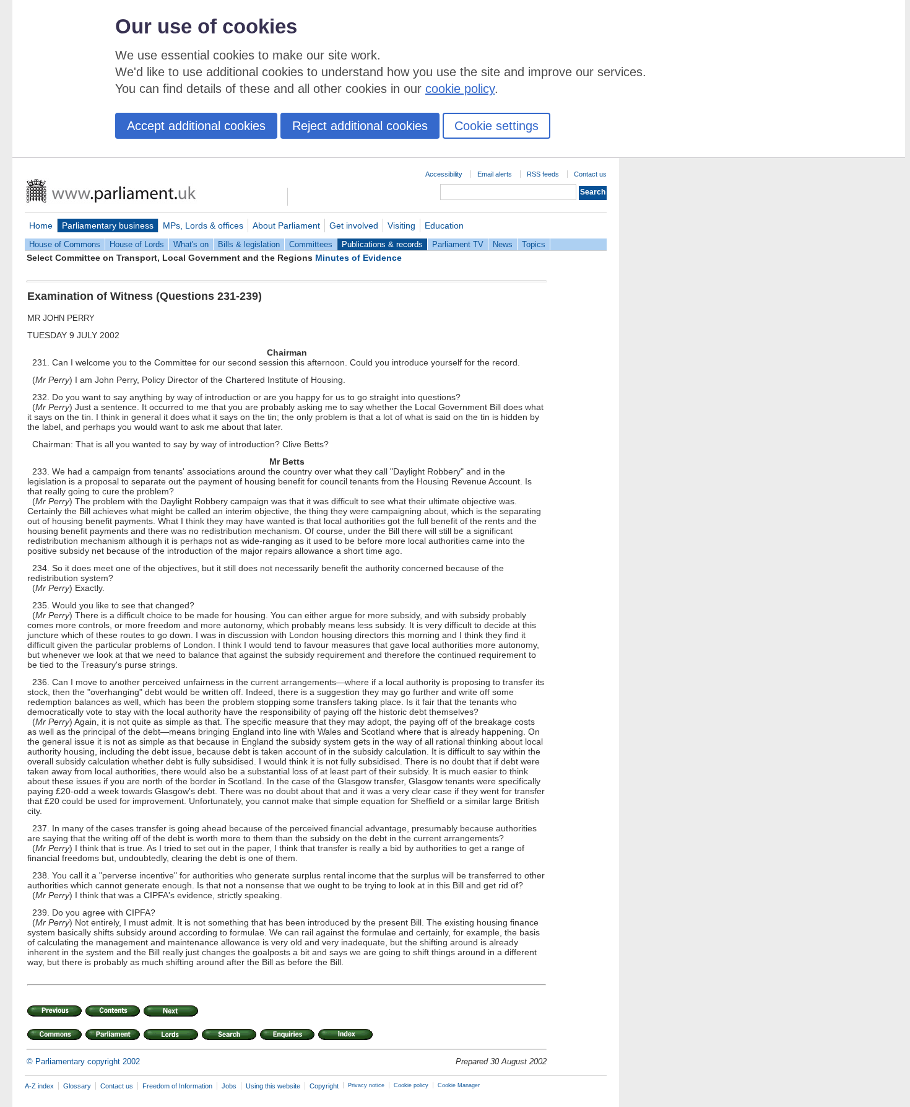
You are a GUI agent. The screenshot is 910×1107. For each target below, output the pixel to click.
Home (41, 225)
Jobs (229, 1086)
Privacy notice (366, 1085)
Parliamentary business (108, 225)
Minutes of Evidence (358, 258)
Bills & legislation (249, 244)
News (503, 244)
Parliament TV (457, 244)
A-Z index (39, 1086)
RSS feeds (543, 174)
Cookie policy (411, 1085)
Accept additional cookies (196, 126)
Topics (533, 244)
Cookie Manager (459, 1085)
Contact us (590, 174)
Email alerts (494, 174)
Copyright (324, 1086)
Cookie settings (496, 126)
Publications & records (382, 244)
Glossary (77, 1086)
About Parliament (286, 225)
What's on (191, 244)
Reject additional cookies (360, 126)
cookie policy (460, 88)
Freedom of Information (177, 1086)
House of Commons (64, 244)
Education (444, 225)
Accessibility (443, 174)
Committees (310, 244)
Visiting (401, 225)
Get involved (353, 225)
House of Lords (137, 244)
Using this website (273, 1086)
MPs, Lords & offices (203, 225)
